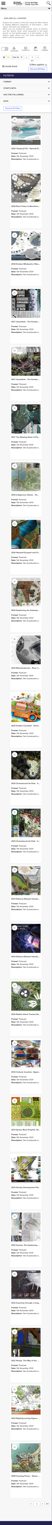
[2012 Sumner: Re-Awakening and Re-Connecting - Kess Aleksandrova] (26, 1226)
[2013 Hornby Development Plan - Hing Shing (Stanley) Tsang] (26, 1169)
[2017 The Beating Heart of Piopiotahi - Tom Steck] (26, 418)
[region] (26, 92)
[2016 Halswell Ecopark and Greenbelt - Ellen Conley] (26, 534)
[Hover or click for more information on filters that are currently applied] (46, 65)
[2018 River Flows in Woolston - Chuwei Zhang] (26, 188)
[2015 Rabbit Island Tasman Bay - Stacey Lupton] (26, 996)
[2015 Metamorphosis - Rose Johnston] (26, 649)
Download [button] (14, 49)
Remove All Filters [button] (37, 69)
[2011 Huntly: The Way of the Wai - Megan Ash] (26, 1342)
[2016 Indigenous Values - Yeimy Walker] (26, 476)
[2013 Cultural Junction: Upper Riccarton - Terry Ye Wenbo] (26, 1053)
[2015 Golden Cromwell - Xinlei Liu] (26, 707)
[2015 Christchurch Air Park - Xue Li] (26, 765)
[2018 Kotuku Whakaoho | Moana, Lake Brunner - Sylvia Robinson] (26, 245)
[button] (25, 49)
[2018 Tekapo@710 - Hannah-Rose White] (26, 130)
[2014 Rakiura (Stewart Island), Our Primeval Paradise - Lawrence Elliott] (26, 880)
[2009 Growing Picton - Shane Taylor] (26, 1457)
